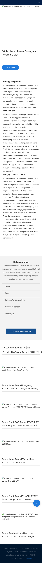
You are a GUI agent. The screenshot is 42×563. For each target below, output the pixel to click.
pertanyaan (10, 67)
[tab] (21, 77)
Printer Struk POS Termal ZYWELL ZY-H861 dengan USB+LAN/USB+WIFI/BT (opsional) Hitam (21, 424)
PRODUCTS (34, 352)
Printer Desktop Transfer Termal (15, 352)
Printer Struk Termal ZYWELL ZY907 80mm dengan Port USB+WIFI (20, 498)
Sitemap (28, 558)
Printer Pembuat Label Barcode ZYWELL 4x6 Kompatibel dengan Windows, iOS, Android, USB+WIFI (19, 535)
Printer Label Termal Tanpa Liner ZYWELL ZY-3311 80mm (18, 461)
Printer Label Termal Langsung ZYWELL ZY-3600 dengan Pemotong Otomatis (20, 387)
